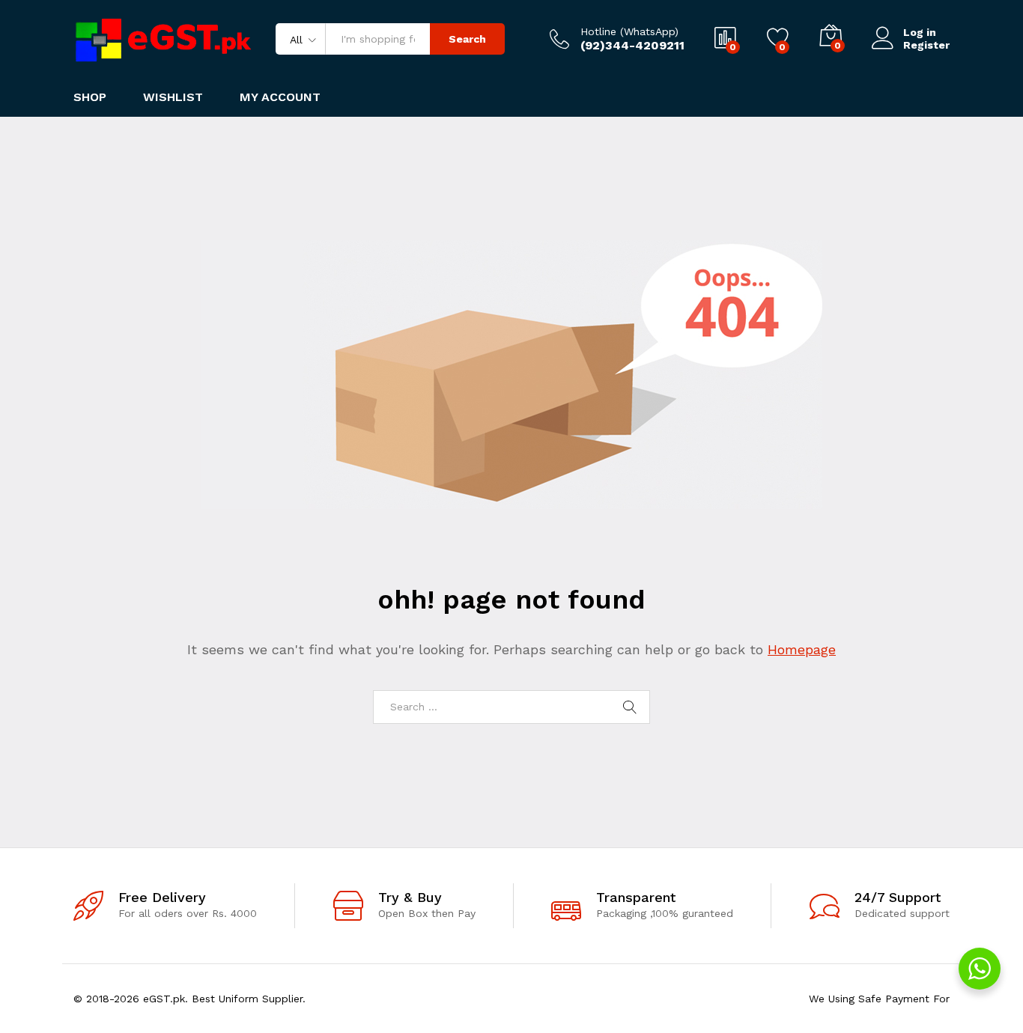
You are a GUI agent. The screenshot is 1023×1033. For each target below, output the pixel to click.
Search (467, 39)
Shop (89, 97)
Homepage (802, 649)
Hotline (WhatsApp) (629, 31)
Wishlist (173, 97)
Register (926, 45)
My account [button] (280, 97)
